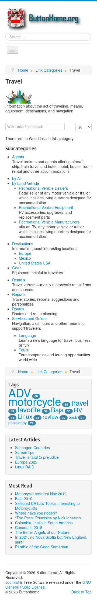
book (73, 417)
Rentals (18, 279)
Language (27, 335)
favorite (29, 409)
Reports (19, 294)
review (50, 416)
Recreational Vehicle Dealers (43, 188)
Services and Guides (29, 318)
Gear (16, 267)
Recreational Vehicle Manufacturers (49, 222)
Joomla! (12, 582)
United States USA (34, 263)
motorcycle (34, 401)
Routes (18, 308)
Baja (57, 409)
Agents (18, 156)
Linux (25, 416)
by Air (17, 178)
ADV (19, 392)
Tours (24, 350)
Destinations (22, 243)
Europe (25, 253)
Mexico (25, 258)
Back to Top (81, 591)
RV (78, 409)
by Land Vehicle (25, 183)
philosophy (17, 422)
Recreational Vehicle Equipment (46, 207)
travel (79, 402)
